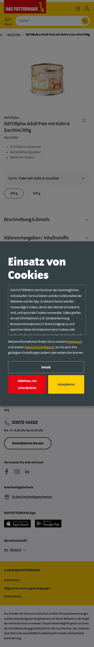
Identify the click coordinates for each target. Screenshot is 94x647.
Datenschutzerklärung (39, 347)
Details (46, 367)
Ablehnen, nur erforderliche (27, 384)
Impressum (74, 341)
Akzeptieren (66, 384)
